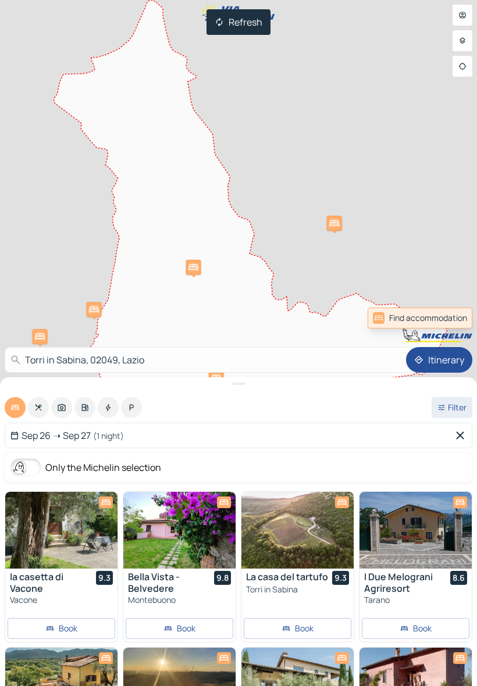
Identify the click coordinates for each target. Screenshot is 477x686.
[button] (334, 223)
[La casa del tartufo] (297, 530)
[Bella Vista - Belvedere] (179, 530)
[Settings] (462, 40)
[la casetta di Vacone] (61, 530)
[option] (15, 407)
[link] (446, 318)
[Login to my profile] (462, 15)
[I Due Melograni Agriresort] (415, 530)
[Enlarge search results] (238, 383)
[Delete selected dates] (462, 435)
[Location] (462, 66)
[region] (61, 530)
